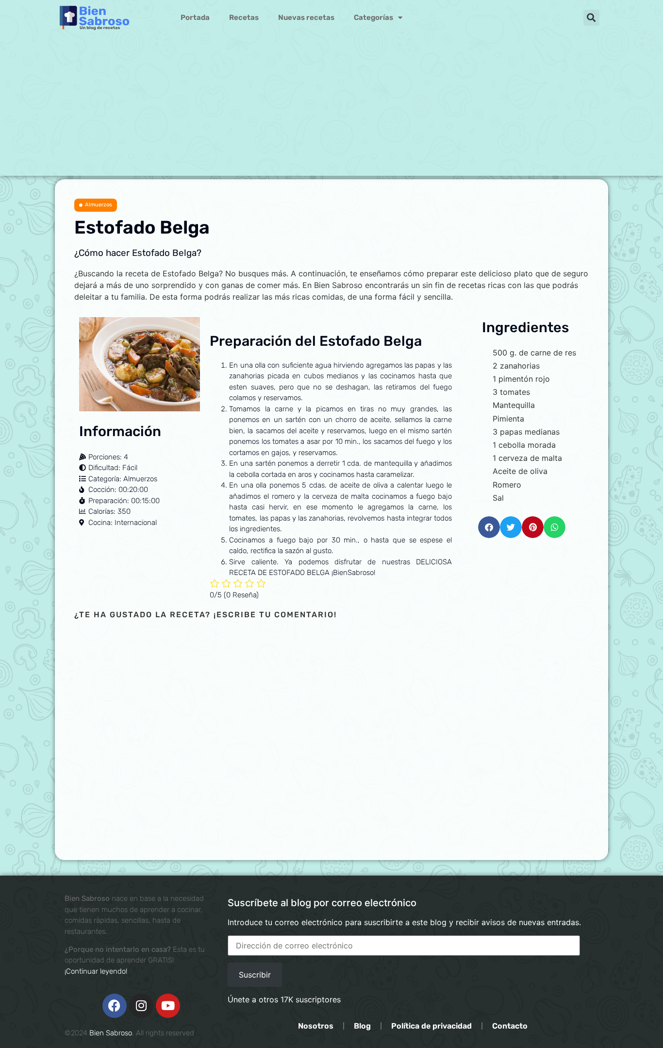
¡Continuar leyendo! (96, 971)
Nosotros (315, 1026)
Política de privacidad (431, 1026)
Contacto (510, 1026)
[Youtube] (168, 1006)
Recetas (244, 17)
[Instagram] (141, 1006)
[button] (591, 18)
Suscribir (255, 975)
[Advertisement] (331, 108)
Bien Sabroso (110, 1033)
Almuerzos (98, 205)
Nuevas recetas (306, 17)
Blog (362, 1026)
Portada (195, 17)
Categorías (373, 17)
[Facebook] (114, 1006)
